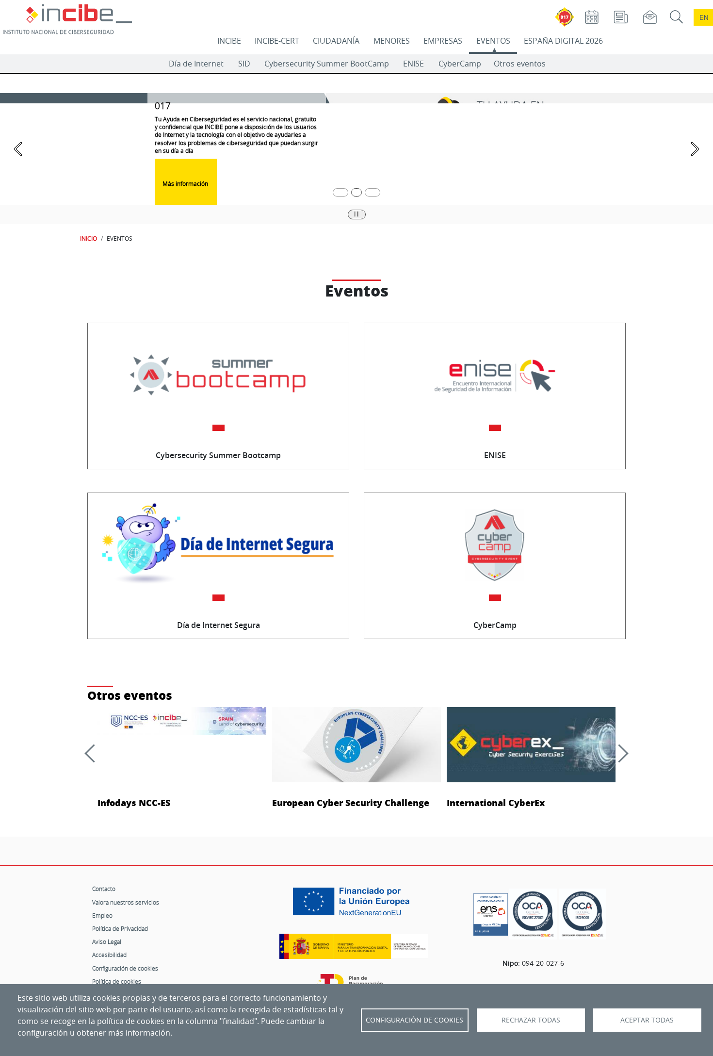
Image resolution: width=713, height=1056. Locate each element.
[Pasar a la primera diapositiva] (340, 192)
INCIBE (229, 40)
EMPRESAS (442, 40)
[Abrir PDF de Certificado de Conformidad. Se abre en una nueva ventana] (490, 912)
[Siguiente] (619, 753)
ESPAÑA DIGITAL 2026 (563, 40)
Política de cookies (116, 981)
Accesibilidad (109, 954)
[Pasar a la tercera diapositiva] (372, 192)
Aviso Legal (106, 941)
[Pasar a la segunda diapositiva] (356, 192)
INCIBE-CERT (277, 40)
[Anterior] (93, 753)
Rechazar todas (531, 1020)
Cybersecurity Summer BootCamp (326, 63)
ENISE (413, 63)
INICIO (88, 238)
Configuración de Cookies (414, 1020)
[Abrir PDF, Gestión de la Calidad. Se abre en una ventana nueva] (582, 914)
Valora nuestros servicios (125, 902)
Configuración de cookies (125, 968)
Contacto (103, 888)
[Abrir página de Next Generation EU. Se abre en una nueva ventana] (353, 905)
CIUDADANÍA (336, 40)
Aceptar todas (647, 1020)
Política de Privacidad (120, 928)
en (703, 17)
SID (244, 63)
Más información (186, 183)
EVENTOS (493, 40)
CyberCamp (459, 63)
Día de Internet (196, 63)
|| (356, 213)
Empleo (102, 915)
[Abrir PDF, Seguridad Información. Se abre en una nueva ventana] (533, 914)
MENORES (391, 40)
